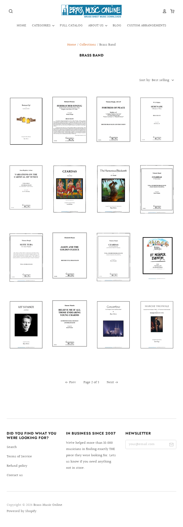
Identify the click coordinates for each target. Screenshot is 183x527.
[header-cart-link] (171, 11)
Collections (87, 45)
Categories (42, 25)
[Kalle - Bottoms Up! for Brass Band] (26, 126)
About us (96, 25)
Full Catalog (71, 25)
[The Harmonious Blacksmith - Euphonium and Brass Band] (113, 194)
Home (21, 25)
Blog (117, 25)
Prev (72, 382)
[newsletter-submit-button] (171, 445)
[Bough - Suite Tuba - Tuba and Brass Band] (26, 261)
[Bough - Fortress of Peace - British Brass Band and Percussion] (113, 124)
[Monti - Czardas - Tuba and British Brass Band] (157, 194)
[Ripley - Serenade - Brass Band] (157, 124)
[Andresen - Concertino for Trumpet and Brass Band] (113, 329)
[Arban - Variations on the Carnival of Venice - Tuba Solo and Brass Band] (26, 192)
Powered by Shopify (21, 511)
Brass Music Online (47, 505)
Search (12, 447)
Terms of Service (19, 456)
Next (110, 382)
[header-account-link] (163, 11)
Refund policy (17, 466)
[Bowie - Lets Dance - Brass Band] (26, 329)
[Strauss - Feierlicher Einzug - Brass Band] (69, 124)
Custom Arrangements (146, 25)
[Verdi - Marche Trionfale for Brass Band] (157, 329)
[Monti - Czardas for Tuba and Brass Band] (113, 261)
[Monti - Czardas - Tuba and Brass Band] (69, 194)
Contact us (15, 475)
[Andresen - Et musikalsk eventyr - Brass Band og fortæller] (157, 261)
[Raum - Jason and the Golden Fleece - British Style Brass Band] (69, 260)
